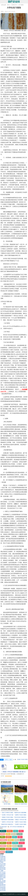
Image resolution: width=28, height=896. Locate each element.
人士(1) (22, 840)
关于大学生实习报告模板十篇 (17, 826)
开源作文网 (2, 858)
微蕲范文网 (2, 876)
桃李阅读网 (2, 867)
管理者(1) (9, 831)
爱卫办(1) (3, 831)
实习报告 (21, 4)
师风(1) (9, 846)
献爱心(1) (3, 843)
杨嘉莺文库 (2, 875)
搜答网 (1, 879)
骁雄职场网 (2, 882)
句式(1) (2, 834)
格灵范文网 (2, 869)
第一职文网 (2, 880)
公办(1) (2, 848)
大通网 (1, 870)
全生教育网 (2, 889)
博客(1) (2, 837)
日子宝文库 (2, 872)
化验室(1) (3, 846)
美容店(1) (15, 848)
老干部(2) (15, 843)
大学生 (6, 759)
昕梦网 (1, 883)
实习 (2, 759)
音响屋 (1, 855)
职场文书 (14, 4)
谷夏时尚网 (2, 859)
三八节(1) (21, 843)
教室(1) (17, 840)
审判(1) (20, 846)
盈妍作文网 (2, 860)
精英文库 (2, 866)
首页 (8, 4)
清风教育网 (2, 887)
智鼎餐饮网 (2, 884)
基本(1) (13, 834)
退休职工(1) (9, 851)
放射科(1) (10, 840)
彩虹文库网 (2, 877)
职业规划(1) (22, 848)
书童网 (1, 862)
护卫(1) (8, 834)
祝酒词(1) (8, 837)
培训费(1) (8, 848)
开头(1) (21, 831)
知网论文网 (2, 865)
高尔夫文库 (2, 886)
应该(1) (15, 831)
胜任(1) (2, 851)
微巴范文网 (11, 894)
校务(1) (9, 843)
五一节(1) (19, 834)
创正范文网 (2, 890)
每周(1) (14, 837)
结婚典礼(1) (4, 840)
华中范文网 (2, 863)
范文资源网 (2, 873)
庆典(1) (20, 837)
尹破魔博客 (2, 856)
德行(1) (14, 846)
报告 (11, 759)
